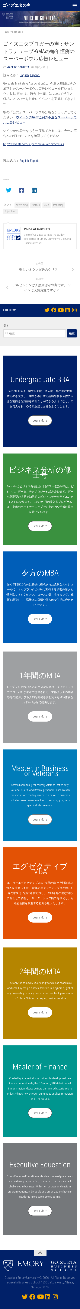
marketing (58, 205)
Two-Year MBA (13, 32)
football (36, 205)
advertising (22, 205)
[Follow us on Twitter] (46, 310)
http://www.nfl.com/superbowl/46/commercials (33, 144)
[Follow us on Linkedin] (67, 310)
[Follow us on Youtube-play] (60, 310)
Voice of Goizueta (18, 67)
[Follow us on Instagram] (74, 310)
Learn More (40, 420)
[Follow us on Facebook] (53, 310)
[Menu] (74, 5)
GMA (46, 205)
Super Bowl (10, 211)
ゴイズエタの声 (17, 5)
